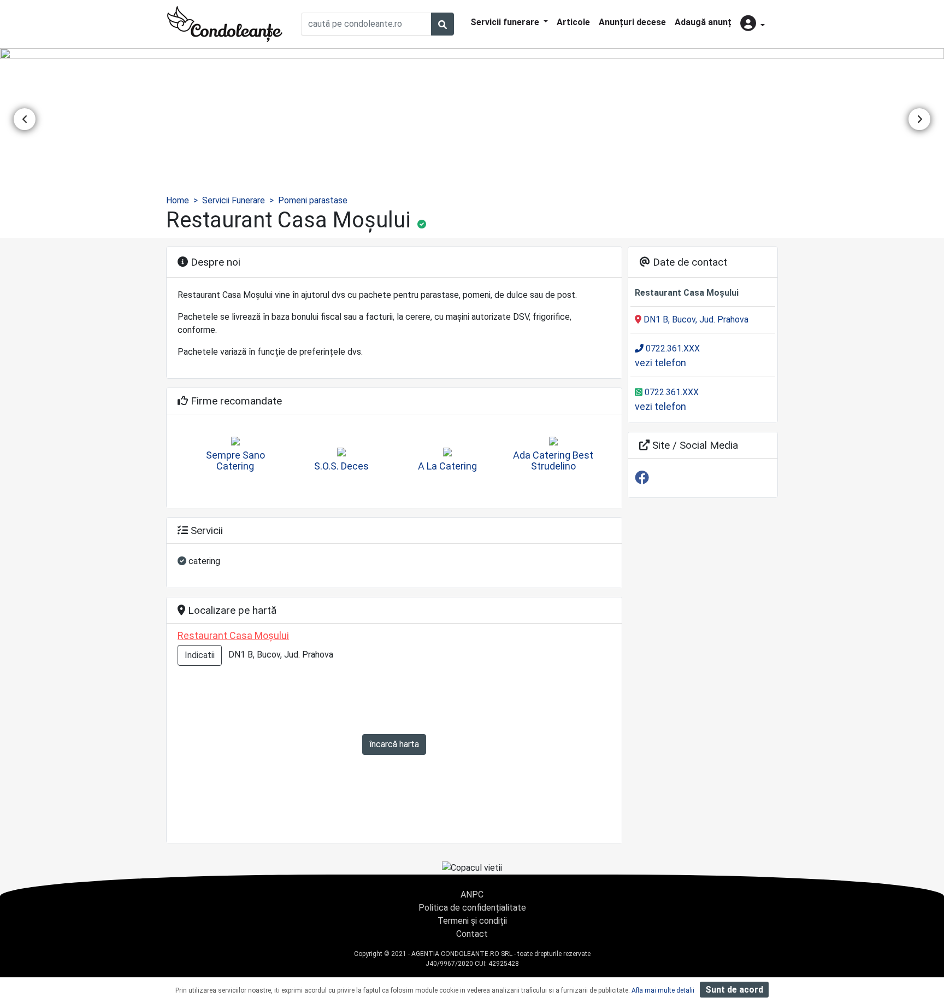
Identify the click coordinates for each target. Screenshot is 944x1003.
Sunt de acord (734, 989)
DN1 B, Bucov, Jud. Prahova (694, 319)
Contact (472, 934)
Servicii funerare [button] (505, 22)
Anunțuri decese (632, 22)
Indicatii (200, 655)
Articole (573, 22)
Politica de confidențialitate (472, 907)
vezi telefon (660, 362)
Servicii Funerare (233, 200)
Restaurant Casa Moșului (233, 635)
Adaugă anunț (703, 22)
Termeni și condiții (472, 921)
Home (177, 200)
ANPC (472, 894)
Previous (24, 119)
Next (919, 119)
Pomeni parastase (312, 200)
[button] (752, 24)
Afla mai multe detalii (663, 990)
